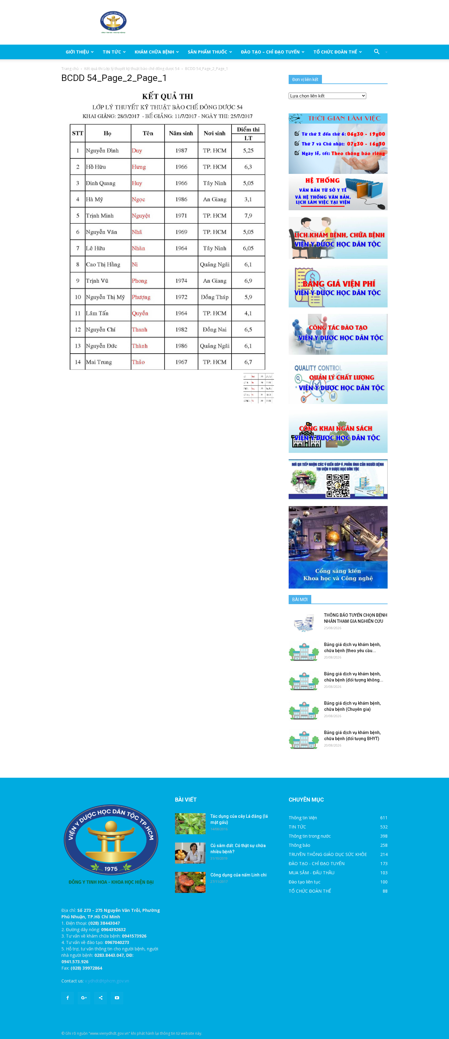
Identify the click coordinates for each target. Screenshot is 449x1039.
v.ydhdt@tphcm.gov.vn (107, 981)
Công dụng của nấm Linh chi (238, 874)
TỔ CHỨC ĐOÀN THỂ (335, 52)
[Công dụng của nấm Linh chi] (190, 882)
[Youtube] (117, 998)
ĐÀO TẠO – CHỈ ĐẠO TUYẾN (270, 52)
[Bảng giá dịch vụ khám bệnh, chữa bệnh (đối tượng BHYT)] (304, 740)
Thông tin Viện (303, 818)
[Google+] (84, 998)
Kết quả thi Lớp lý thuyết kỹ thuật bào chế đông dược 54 (131, 68)
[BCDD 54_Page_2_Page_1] (167, 229)
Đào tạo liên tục (304, 882)
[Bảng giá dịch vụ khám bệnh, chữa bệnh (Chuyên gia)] (304, 710)
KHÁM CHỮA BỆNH (154, 52)
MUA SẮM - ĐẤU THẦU (311, 873)
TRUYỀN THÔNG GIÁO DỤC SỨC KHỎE (328, 854)
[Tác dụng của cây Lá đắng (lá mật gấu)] (190, 823)
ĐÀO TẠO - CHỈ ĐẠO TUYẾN (317, 863)
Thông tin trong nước (310, 836)
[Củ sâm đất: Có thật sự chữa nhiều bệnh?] (190, 853)
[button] (378, 52)
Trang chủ (69, 68)
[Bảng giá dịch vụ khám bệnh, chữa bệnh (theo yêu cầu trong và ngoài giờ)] (304, 652)
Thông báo (299, 845)
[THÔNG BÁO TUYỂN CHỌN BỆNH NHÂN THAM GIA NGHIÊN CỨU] (304, 622)
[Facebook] (67, 998)
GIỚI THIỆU (77, 52)
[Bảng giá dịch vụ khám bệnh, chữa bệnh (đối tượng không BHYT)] (304, 681)
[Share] (100, 998)
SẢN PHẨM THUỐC (207, 52)
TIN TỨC (112, 52)
